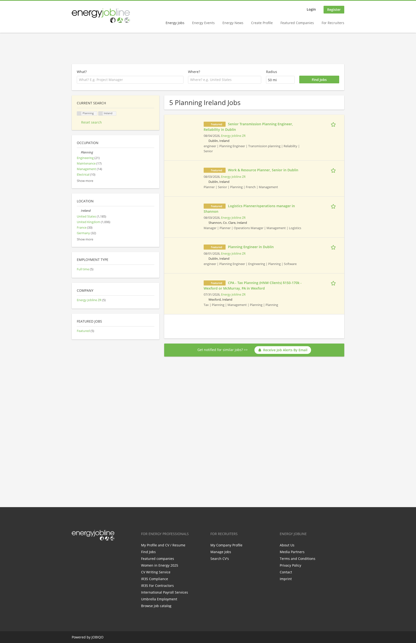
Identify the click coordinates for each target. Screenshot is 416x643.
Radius (271, 71)
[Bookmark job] (334, 123)
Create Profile (262, 22)
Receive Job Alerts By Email (285, 350)
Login (311, 9)
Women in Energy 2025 (159, 565)
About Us (287, 545)
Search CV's (219, 558)
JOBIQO (97, 637)
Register (334, 9)
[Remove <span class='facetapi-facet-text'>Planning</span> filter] (79, 114)
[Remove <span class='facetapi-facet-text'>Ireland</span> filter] (100, 114)
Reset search (91, 122)
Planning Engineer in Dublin (251, 247)
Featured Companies (297, 22)
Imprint (286, 579)
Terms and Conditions (297, 558)
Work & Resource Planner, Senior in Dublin (263, 170)
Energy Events (203, 22)
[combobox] (224, 80)
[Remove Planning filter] (79, 152)
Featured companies (157, 558)
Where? (194, 71)
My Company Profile (226, 545)
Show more (85, 181)
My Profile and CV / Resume (163, 545)
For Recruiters (333, 22)
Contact (286, 572)
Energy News (232, 22)
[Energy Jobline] (101, 15)
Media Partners (292, 552)
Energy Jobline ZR (233, 136)
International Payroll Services (164, 592)
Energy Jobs (175, 22)
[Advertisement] (208, 49)
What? (82, 71)
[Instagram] (99, 550)
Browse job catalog (156, 605)
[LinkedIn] (91, 550)
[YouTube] (106, 550)
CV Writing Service (155, 572)
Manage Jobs (220, 552)
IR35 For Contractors (157, 585)
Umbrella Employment (159, 599)
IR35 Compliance (154, 579)
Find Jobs (148, 552)
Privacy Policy (290, 565)
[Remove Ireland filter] (79, 211)
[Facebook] (75, 550)
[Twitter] (83, 550)
